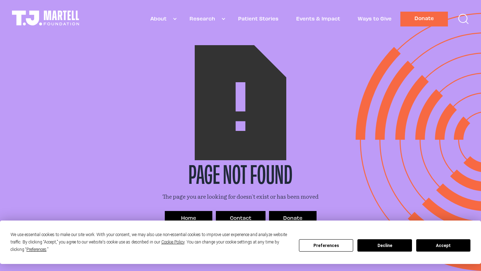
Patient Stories (258, 18)
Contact (240, 218)
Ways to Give (375, 18)
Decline (384, 245)
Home (188, 218)
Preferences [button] (36, 249)
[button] (161, 19)
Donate (424, 18)
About (158, 18)
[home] (45, 19)
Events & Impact (318, 18)
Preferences (326, 245)
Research (202, 18)
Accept (443, 245)
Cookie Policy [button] (173, 242)
